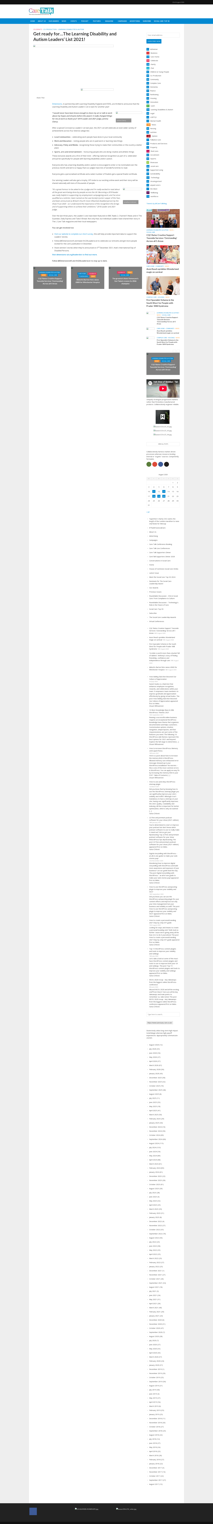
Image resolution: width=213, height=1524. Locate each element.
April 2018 (153, 1451)
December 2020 (155, 1320)
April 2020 (153, 1353)
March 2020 (153, 1357)
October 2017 (154, 1476)
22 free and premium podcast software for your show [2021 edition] (163, 818)
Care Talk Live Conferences (159, 548)
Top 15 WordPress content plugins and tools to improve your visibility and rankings (162, 951)
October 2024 (154, 1135)
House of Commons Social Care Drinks (163, 569)
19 (159, 496)
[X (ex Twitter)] (41, 1511)
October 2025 (154, 1086)
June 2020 (153, 1344)
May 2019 (153, 1398)
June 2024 (153, 1151)
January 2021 (154, 1316)
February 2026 (155, 1069)
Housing (161, 297)
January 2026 (154, 1073)
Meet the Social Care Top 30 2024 (162, 577)
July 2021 (152, 1291)
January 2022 (154, 1266)
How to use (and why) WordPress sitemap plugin (162, 783)
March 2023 (153, 1209)
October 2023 (154, 1184)
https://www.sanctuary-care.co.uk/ (160, 1023)
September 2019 (155, 1381)
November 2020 (155, 1324)
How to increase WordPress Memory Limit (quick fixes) (163, 749)
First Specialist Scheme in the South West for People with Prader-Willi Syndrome (160, 303)
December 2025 (155, 1077)
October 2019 (154, 1377)
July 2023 (152, 1192)
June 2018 (153, 1443)
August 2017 (154, 1484)
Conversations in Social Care (160, 560)
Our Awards (54, 21)
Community (160, 266)
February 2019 (155, 1410)
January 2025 (154, 1123)
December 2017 (155, 1468)
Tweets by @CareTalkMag (156, 203)
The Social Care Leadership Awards (162, 617)
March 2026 (153, 1065)
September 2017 (155, 1480)
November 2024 (155, 1131)
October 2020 (154, 1328)
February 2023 (155, 1213)
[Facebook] (160, 464)
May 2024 (153, 1156)
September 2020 (155, 1332)
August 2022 (154, 1238)
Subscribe (147, 21)
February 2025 (155, 1119)
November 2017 (155, 1472)
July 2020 (152, 1340)
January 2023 (154, 1217)
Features (97, 21)
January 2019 (154, 1414)
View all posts (163, 444)
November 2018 (155, 1422)
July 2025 (152, 1098)
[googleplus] (154, 464)
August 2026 (154, 1045)
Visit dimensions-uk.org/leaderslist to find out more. (74, 254)
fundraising (83, 276)
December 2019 (155, 1369)
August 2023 (154, 1188)
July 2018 (152, 1439)
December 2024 (155, 1127)
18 (154, 496)
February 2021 (155, 1312)
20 (164, 496)
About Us (42, 21)
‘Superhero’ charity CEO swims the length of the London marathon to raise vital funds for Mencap (164, 521)
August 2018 (154, 1435)
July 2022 (152, 1242)
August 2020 (154, 1336)
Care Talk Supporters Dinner (160, 552)
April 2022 (153, 1254)
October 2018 (154, 1427)
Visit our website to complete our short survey (73, 234)
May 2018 (153, 1447)
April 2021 (153, 1303)
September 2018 (155, 1431)
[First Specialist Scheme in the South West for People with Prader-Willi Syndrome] (163, 285)
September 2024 (155, 1139)
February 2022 (155, 1262)
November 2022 (155, 1225)
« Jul (147, 512)
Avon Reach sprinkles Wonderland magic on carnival (162, 270)
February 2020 (155, 1361)
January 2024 (154, 1172)
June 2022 (153, 1246)
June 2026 (153, 1053)
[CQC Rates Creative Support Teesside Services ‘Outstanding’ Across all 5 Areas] (163, 218)
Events (74, 21)
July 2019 (152, 1390)
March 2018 (153, 1455)
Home (32, 21)
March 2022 (153, 1258)
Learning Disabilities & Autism (49, 272)
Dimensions (57, 104)
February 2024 (155, 1168)
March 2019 (153, 1406)
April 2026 (153, 1061)
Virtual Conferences (156, 621)
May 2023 (153, 1201)
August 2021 (154, 1287)
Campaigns (122, 21)
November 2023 (155, 1180)
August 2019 (154, 1385)
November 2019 (155, 1373)
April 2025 (153, 1110)
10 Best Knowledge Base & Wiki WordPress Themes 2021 (161, 711)
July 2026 (152, 1049)
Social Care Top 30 (161, 21)
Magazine (109, 21)
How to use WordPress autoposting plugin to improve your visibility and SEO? (163, 889)
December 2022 (155, 1221)
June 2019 (153, 1394)
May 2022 (153, 1250)
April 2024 (153, 1160)
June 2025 (153, 1102)
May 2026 (153, 1057)
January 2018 (154, 1464)
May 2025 (153, 1106)
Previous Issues (155, 592)
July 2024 (152, 1147)
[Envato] (148, 464)
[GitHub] (166, 464)
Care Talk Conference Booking (160, 544)
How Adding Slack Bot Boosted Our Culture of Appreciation (162, 677)
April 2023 (153, 1205)
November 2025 (155, 1082)
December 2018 (155, 1418)
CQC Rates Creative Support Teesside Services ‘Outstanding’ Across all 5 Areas (50, 281)
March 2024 (153, 1164)
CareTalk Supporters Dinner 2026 (44, 27)
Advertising (135, 21)
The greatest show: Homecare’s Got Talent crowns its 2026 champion (125, 281)
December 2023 (155, 1176)
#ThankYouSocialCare (157, 528)
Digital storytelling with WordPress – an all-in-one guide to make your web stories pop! (163, 855)
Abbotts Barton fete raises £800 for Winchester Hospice (88, 281)
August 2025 (154, 1094)
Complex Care (151, 297)
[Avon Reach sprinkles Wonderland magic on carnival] (163, 254)
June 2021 (153, 1295)
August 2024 (154, 1143)
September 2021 (155, 1283)
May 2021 (153, 1299)
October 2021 (154, 1279)
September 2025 (155, 1090)
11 (154, 491)
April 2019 (153, 1402)
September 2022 (155, 1234)
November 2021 (155, 1275)
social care (53, 275)
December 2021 (155, 1271)
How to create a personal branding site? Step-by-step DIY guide (162, 921)
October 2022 (154, 1229)
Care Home (82, 274)
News (64, 21)
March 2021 (153, 1307)
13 (164, 491)
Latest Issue (154, 573)
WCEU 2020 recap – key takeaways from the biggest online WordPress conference (162, 982)
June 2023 (153, 1197)
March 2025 (153, 1114)
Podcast (84, 21)
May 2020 (153, 1349)
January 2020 (154, 1365)
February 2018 (155, 1459)
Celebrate (92, 274)
